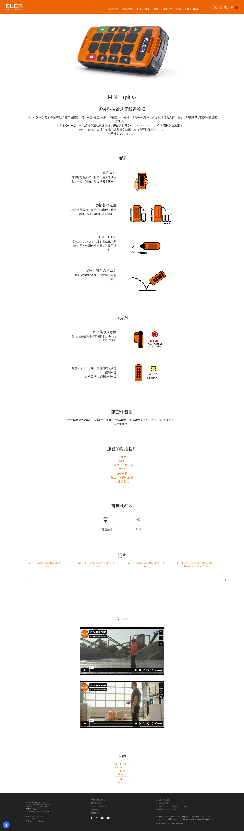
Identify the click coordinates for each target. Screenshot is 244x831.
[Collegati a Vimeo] (103, 818)
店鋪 (178, 9)
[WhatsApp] (215, 7)
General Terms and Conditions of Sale (171, 806)
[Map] (231, 7)
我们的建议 (96, 804)
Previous (29, 580)
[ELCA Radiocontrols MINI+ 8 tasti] (48, 566)
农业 (122, 469)
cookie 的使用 (162, 804)
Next (226, 580)
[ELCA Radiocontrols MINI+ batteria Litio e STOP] (196, 566)
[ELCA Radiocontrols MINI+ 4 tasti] (147, 566)
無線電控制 (113, 9)
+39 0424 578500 (35, 817)
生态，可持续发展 (122, 477)
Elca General (122, 781)
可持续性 (95, 810)
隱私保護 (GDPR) (163, 800)
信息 (155, 9)
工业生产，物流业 (122, 465)
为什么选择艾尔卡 (99, 807)
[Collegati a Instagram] (98, 818)
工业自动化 (122, 482)
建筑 (122, 461)
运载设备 (122, 473)
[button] (6, 824)
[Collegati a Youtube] (109, 818)
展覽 (147, 9)
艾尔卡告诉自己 (98, 800)
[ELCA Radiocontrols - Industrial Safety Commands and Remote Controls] (14, 7)
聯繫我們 (167, 9)
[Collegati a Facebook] (93, 818)
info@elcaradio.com (36, 822)
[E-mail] (220, 7)
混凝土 (122, 457)
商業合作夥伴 (191, 9)
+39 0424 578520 (35, 819)
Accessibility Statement (166, 809)
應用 (138, 9)
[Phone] (226, 7)
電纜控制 (127, 9)
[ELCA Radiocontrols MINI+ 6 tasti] (97, 566)
